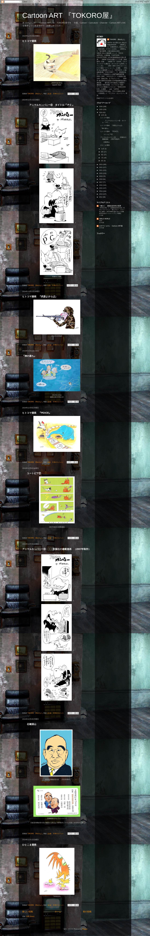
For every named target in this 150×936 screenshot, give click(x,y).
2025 (101, 109)
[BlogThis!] (71, 94)
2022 (101, 167)
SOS (100, 221)
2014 (101, 191)
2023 (101, 164)
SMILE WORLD (104, 219)
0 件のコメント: (59, 94)
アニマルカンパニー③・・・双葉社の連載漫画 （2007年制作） (56, 549)
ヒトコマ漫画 (29, 41)
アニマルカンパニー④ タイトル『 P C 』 (48, 105)
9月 (102, 152)
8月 (102, 155)
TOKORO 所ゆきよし (117, 39)
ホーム (58, 911)
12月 (103, 115)
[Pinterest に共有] (77, 94)
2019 (101, 176)
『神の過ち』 (29, 356)
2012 (101, 197)
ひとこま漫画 (29, 844)
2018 (101, 179)
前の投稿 (87, 911)
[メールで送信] (69, 94)
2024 (101, 112)
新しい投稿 (27, 911)
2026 (101, 106)
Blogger (84, 929)
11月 (103, 149)
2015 (101, 188)
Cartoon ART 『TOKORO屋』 (69, 15)
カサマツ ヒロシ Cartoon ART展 (111, 226)
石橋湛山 (29, 724)
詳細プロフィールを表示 (105, 98)
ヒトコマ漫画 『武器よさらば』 (39, 296)
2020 (101, 173)
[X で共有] (73, 94)
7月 (102, 158)
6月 (102, 161)
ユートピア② (31, 473)
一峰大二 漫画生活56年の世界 (110, 206)
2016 (101, 185)
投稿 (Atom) (30, 916)
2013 (101, 194)
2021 (101, 170)
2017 (101, 182)
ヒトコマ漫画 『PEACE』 (36, 412)
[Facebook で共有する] (75, 94)
